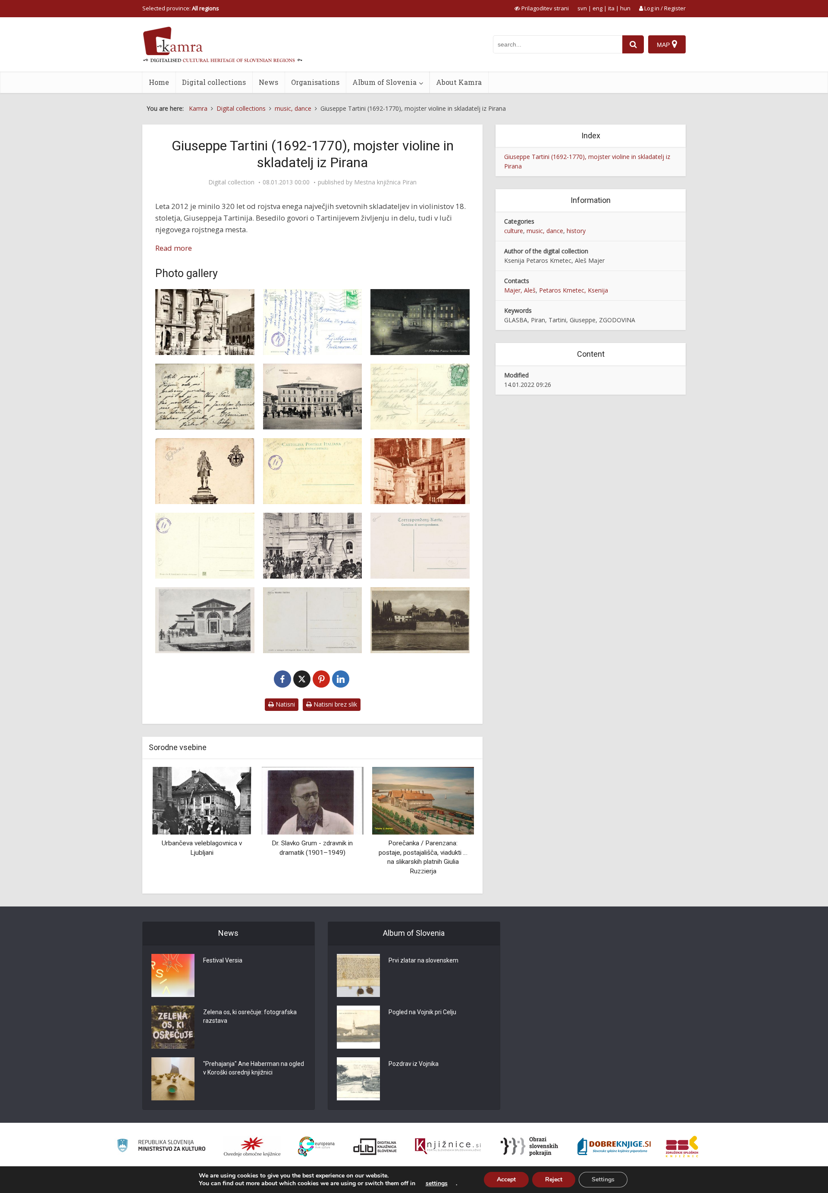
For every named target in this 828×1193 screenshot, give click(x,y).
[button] (452, 827)
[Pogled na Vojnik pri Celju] (358, 1027)
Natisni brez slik (334, 704)
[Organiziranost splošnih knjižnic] (252, 1146)
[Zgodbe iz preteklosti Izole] (423, 800)
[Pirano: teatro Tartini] (204, 620)
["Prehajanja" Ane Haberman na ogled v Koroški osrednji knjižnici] (172, 1078)
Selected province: (180, 8)
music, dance (545, 231)
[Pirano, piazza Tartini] (312, 546)
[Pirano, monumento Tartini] (420, 471)
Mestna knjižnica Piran (385, 182)
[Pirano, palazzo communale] (312, 397)
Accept (506, 1179)
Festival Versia (222, 960)
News (268, 82)
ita (611, 8)
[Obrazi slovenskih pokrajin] (529, 1146)
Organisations (315, 82)
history (576, 231)
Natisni (284, 704)
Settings (603, 1179)
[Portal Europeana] (316, 1147)
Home (159, 82)
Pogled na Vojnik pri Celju (422, 1012)
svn (582, 8)
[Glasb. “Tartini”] (204, 322)
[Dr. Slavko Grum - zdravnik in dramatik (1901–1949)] (202, 800)
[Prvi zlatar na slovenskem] (358, 975)
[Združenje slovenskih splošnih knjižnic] (447, 1146)
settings (437, 1183)
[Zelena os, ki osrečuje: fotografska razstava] (172, 1027)
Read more (173, 248)
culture (513, 231)
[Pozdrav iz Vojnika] (358, 1078)
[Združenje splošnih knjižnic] (682, 1146)
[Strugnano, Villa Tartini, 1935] (420, 620)
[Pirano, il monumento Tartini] (204, 471)
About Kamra (459, 82)
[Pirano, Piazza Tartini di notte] (420, 322)
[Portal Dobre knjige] (614, 1146)
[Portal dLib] (375, 1146)
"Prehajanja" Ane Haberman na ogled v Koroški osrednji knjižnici (253, 1068)
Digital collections (214, 82)
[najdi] (633, 44)
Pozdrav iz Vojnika (414, 1063)
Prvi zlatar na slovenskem (423, 960)
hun (625, 8)
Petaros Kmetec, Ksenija (573, 290)
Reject (553, 1179)
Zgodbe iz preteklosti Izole (423, 843)
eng (597, 8)
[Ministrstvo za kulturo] (161, 1146)
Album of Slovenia (384, 82)
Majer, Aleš (520, 290)
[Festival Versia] (172, 975)
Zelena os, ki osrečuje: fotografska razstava (250, 1016)
